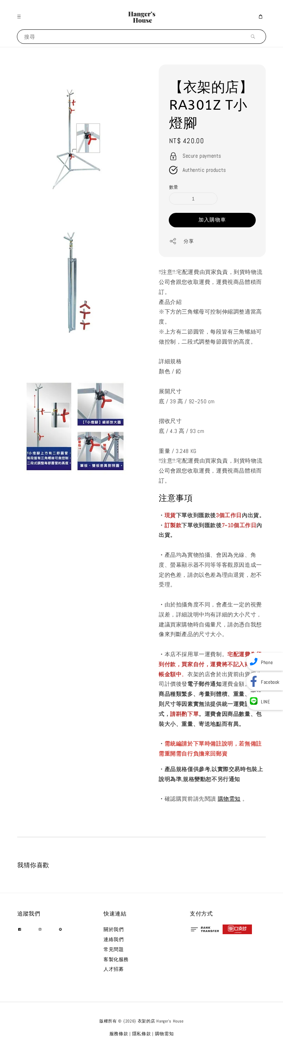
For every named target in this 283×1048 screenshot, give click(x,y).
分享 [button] (189, 241)
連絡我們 (114, 939)
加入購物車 (212, 219)
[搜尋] (255, 36)
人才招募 (114, 969)
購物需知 (229, 798)
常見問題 (114, 949)
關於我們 (114, 929)
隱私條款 (141, 1034)
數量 (173, 187)
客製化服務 (116, 959)
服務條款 (118, 1034)
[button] (20, 16)
